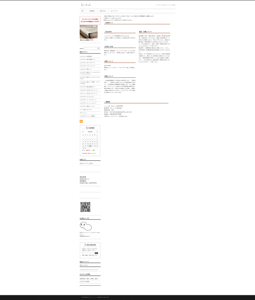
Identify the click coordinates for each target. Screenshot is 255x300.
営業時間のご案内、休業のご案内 (89, 278)
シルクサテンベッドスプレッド (88, 99)
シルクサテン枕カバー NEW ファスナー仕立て (90, 82)
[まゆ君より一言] (86, 230)
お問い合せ (103, 11)
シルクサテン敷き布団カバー (87, 87)
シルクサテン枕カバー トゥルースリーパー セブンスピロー (90, 73)
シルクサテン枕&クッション (87, 106)
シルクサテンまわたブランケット (89, 90)
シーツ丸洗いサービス (86, 109)
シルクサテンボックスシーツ (87, 62)
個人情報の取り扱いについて (88, 297)
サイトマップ (114, 11)
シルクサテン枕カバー (86, 69)
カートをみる (172, 4)
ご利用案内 (92, 11)
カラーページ (83, 265)
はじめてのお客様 (85, 274)
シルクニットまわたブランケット (89, 93)
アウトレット (83, 113)
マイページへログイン (162, 4)
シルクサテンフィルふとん (87, 96)
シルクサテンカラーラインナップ (89, 269)
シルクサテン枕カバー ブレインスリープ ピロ (90, 78)
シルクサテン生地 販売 (86, 56)
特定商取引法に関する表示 (103, 297)
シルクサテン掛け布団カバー (87, 59)
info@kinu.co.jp (123, 116)
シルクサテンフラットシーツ (87, 66)
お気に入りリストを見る (86, 163)
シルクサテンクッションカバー (88, 103)
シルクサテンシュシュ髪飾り (87, 116)
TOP (82, 11)
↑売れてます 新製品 (84, 40)
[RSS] (81, 122)
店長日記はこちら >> (85, 236)
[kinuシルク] (85, 7)
